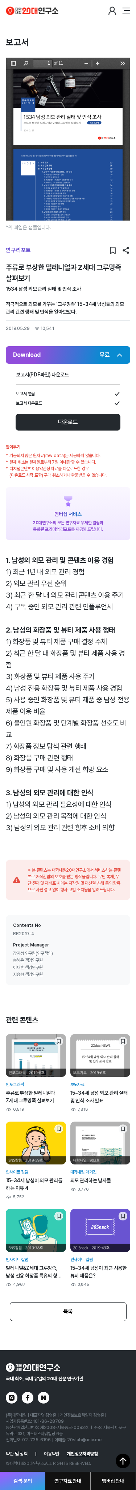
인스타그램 (11, 1398)
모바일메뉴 (125, 11)
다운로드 (68, 422)
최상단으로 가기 (123, 1461)
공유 (125, 250)
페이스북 (27, 1398)
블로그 (43, 1398)
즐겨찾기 (112, 250)
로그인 (112, 11)
